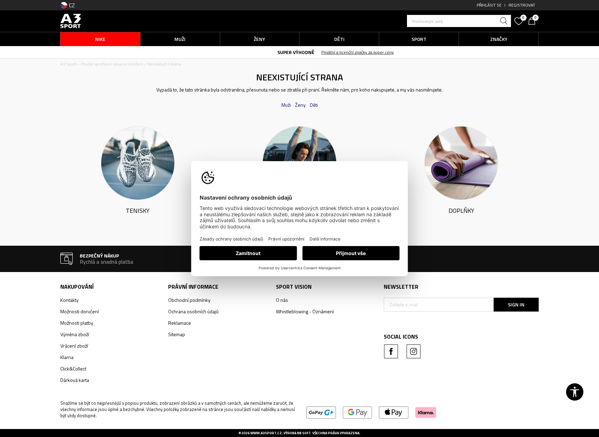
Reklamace (179, 322)
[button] (459, 21)
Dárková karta (74, 380)
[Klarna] (425, 412)
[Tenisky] (138, 162)
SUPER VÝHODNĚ (259, 52)
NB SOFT (304, 433)
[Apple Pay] (393, 412)
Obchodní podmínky (189, 300)
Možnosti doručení (79, 311)
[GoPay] (321, 412)
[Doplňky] (461, 162)
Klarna (66, 357)
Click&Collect (73, 368)
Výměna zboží (74, 334)
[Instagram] (413, 351)
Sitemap (176, 334)
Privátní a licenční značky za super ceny (321, 52)
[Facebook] (391, 351)
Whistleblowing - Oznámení (305, 311)
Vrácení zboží (74, 345)
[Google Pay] (357, 412)
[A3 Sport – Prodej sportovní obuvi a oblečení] (70, 20)
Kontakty (69, 300)
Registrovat (522, 5)
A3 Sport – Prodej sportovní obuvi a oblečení (101, 64)
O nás (282, 300)
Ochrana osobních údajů (193, 311)
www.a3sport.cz (266, 433)
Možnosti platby (76, 322)
